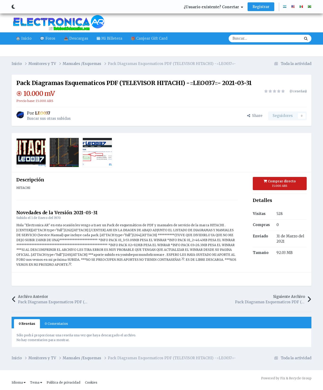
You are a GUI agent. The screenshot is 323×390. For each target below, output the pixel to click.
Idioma (18, 383)
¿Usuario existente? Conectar (212, 7)
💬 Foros (47, 38)
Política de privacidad (63, 383)
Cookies (91, 383)
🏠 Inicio (23, 38)
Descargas (286, 38)
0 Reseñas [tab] (27, 324)
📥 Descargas (76, 38)
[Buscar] (305, 38)
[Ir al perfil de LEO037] (20, 115)
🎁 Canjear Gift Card (149, 38)
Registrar (261, 6)
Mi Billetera (111, 38)
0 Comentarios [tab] (56, 324)
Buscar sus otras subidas (49, 118)
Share (256, 115)
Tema (35, 383)
